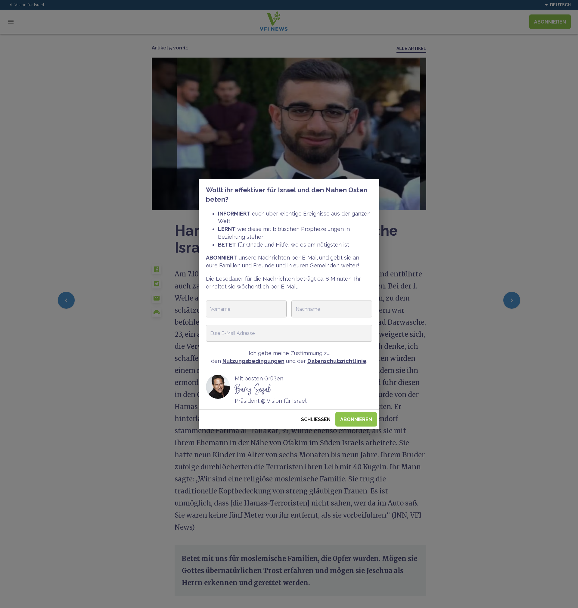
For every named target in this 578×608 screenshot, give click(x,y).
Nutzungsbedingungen (253, 361)
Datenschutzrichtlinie (336, 361)
